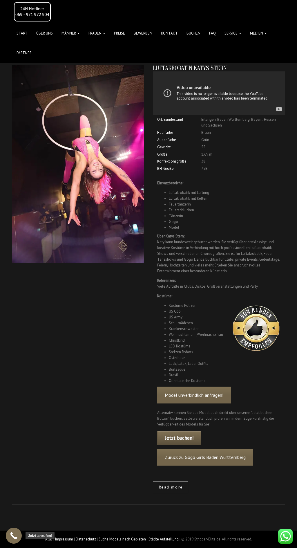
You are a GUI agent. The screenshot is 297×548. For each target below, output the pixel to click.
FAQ (212, 33)
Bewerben (143, 33)
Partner (24, 53)
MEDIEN (257, 33)
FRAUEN (95, 33)
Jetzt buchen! (179, 438)
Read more (171, 487)
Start (22, 33)
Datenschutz (86, 539)
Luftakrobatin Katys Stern (190, 67)
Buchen (193, 33)
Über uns (44, 33)
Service (231, 33)
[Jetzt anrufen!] (14, 536)
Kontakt (169, 33)
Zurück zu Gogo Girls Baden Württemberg (205, 457)
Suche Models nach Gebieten (122, 539)
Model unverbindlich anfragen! (194, 395)
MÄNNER (69, 33)
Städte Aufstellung (163, 539)
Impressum (64, 539)
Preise (119, 33)
